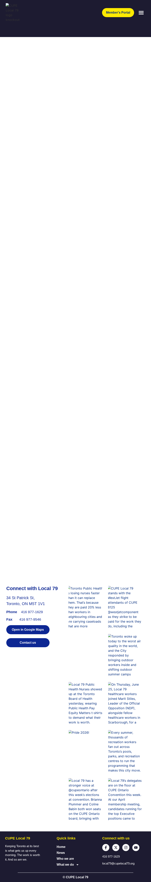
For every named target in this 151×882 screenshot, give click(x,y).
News (61, 852)
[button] (141, 12)
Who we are (65, 858)
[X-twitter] (115, 847)
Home (61, 847)
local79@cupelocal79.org (118, 863)
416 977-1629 (32, 612)
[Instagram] (125, 847)
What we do (65, 864)
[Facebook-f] (105, 847)
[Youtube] (135, 847)
